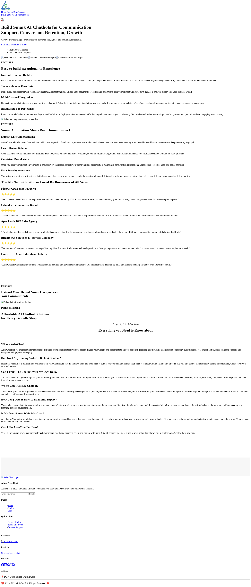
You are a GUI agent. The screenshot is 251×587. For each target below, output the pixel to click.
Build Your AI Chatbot (11, 14)
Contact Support (15, 527)
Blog (10, 510)
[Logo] (9, 477)
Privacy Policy (14, 522)
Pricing (11, 508)
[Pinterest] (8, 565)
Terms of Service (15, 524)
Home (10, 505)
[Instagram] (11, 565)
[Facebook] (2, 565)
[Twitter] (14, 565)
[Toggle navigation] (2, 18)
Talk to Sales (21, 44)
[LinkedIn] (5, 565)
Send (31, 494)
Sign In (25, 14)
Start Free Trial (8, 44)
